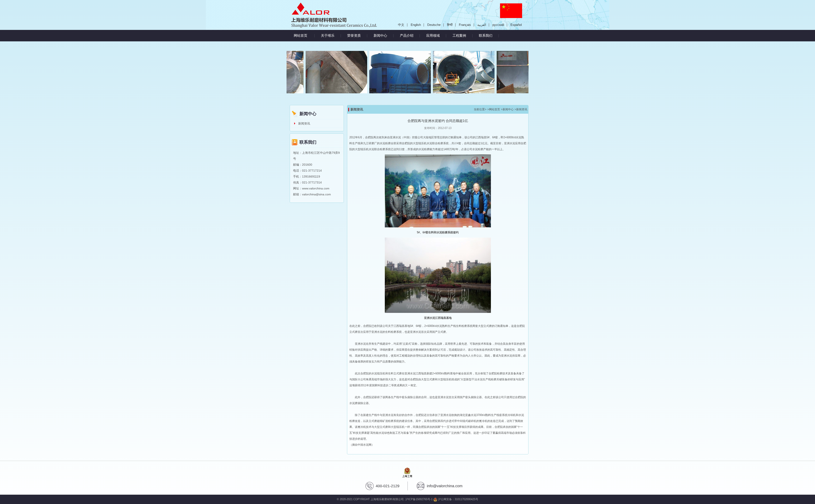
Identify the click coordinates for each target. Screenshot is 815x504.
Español (516, 25)
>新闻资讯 (520, 109)
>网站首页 (493, 109)
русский (498, 25)
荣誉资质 (354, 35)
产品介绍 (406, 35)
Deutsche (434, 25)
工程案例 (459, 35)
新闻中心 (380, 35)
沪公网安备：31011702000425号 (457, 499)
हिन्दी (449, 25)
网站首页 (300, 35)
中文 (401, 25)
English (416, 25)
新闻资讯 (304, 123)
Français (465, 25)
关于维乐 (327, 35)
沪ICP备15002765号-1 (419, 499)
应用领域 (433, 35)
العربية (481, 25)
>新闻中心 (507, 109)
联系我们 (485, 35)
